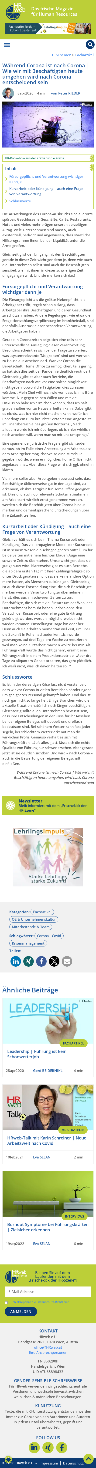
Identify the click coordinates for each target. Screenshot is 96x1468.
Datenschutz (73, 1463)
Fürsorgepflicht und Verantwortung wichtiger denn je (46, 179)
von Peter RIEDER (65, 93)
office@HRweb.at (48, 1347)
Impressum (49, 1463)
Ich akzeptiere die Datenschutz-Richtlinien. (41, 1302)
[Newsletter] (10, 805)
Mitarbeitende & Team (31, 926)
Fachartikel (84, 55)
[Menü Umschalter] (6, 45)
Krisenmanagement (28, 943)
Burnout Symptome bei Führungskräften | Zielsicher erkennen (48, 1227)
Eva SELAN (42, 1157)
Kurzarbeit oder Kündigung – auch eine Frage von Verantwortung (46, 191)
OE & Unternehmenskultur (34, 919)
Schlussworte (20, 201)
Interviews (74, 1216)
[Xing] (48, 1447)
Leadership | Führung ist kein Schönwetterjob (36, 1053)
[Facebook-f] (61, 1447)
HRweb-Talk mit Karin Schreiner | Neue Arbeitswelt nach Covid (46, 1140)
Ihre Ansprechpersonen (48, 1352)
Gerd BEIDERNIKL (47, 1070)
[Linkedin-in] (34, 1447)
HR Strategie (73, 1129)
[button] (15, 961)
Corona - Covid (49, 935)
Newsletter (30, 801)
